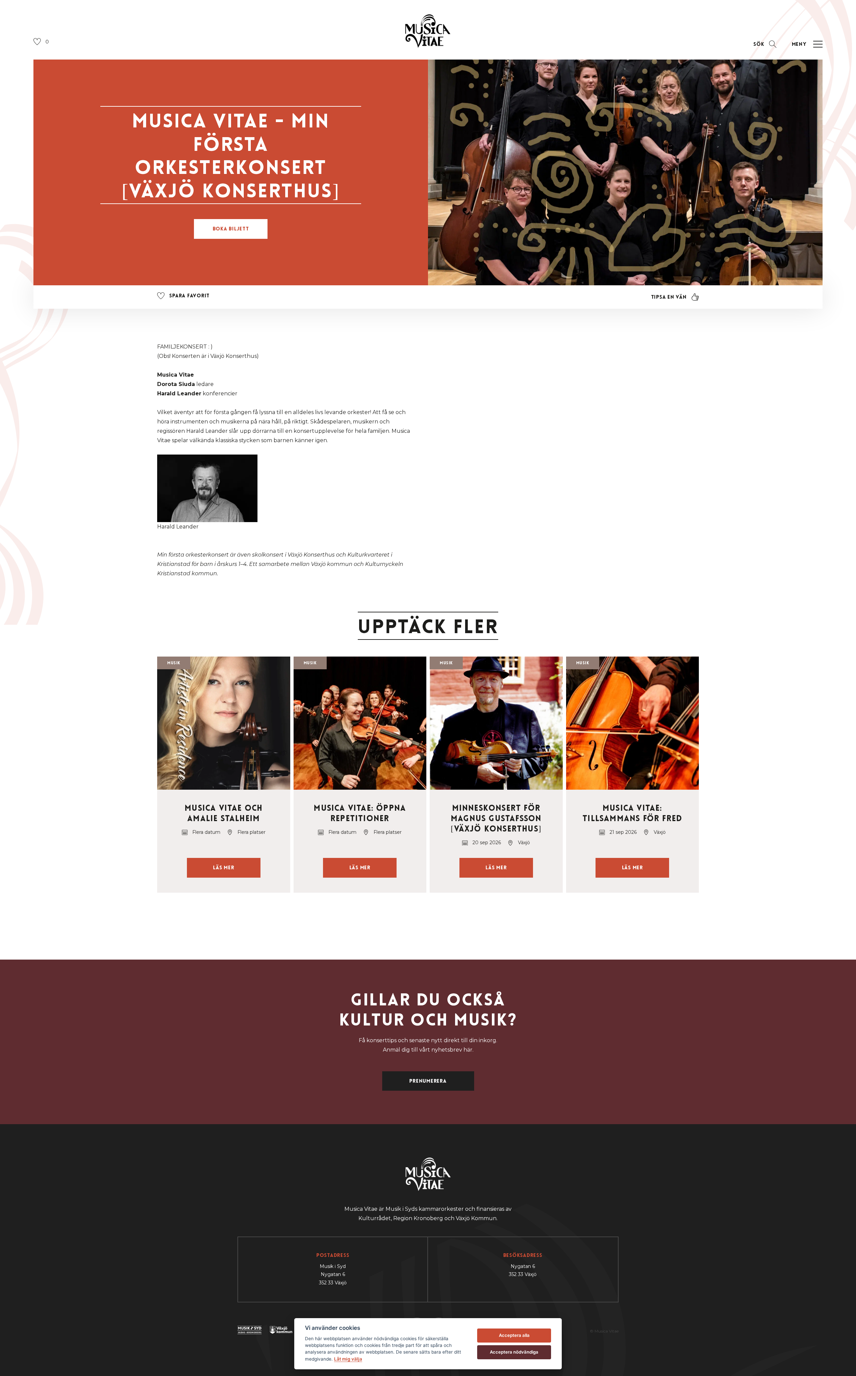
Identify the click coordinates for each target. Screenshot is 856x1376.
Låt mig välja (348, 1359)
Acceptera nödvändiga (514, 1352)
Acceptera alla (514, 1335)
